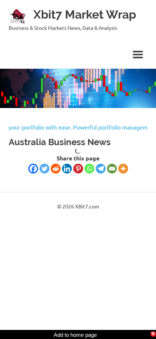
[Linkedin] (67, 169)
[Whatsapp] (89, 169)
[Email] (112, 169)
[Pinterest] (78, 169)
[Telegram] (101, 169)
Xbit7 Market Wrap (84, 14)
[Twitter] (44, 169)
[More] (123, 169)
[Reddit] (56, 169)
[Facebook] (33, 169)
